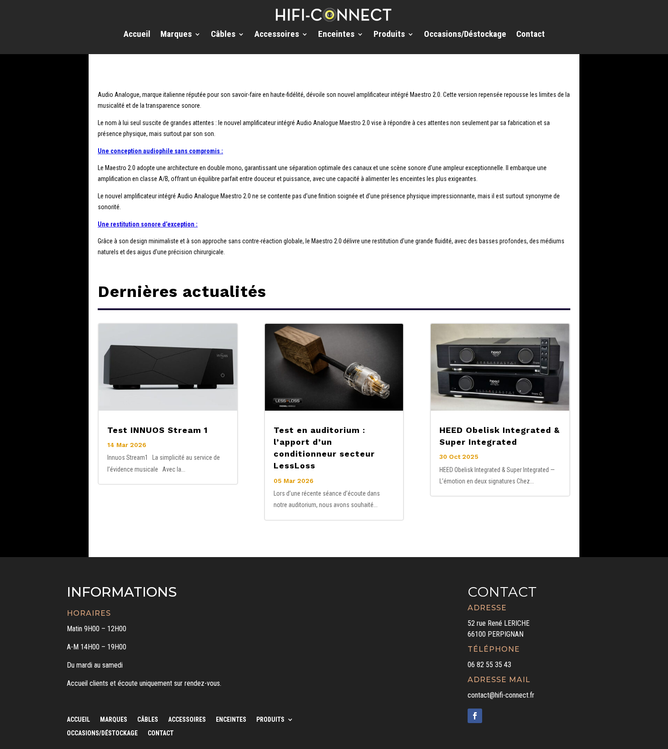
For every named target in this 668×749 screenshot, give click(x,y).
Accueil (137, 35)
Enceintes (336, 35)
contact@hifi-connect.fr (501, 695)
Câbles (223, 35)
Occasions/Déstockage (465, 35)
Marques (176, 35)
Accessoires (276, 35)
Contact (530, 35)
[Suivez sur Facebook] (475, 716)
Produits (389, 35)
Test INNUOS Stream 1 (157, 430)
